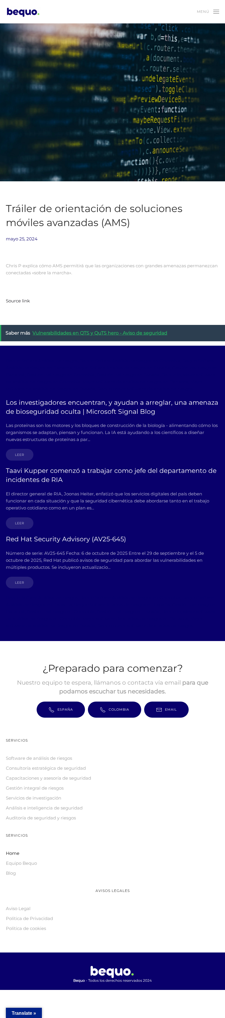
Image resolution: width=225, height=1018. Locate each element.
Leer (19, 455)
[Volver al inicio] (24, 11)
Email (171, 709)
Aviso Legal (18, 908)
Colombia (119, 709)
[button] (208, 11)
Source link (18, 301)
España (65, 709)
